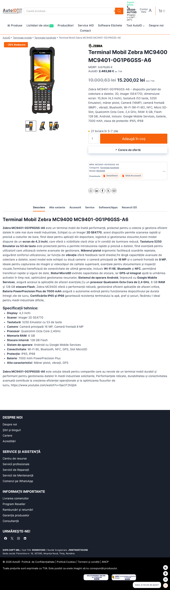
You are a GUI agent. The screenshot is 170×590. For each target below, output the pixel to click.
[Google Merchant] (165, 579)
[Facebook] (102, 190)
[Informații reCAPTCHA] (165, 573)
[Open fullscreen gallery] (78, 116)
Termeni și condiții (89, 561)
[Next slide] (57, 126)
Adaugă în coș (133, 138)
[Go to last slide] (27, 126)
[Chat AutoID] (165, 585)
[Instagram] (18, 538)
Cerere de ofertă (129, 150)
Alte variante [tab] (57, 207)
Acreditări (9, 441)
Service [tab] (89, 207)
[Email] (114, 190)
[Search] (119, 11)
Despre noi (156, 25)
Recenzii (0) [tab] (129, 207)
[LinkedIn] (96, 190)
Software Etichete (110, 25)
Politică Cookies (66, 561)
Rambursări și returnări (18, 509)
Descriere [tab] (39, 207)
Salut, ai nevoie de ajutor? (147, 585)
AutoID (6, 37)
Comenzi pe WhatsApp (18, 481)
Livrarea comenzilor (16, 498)
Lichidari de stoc (40, 25)
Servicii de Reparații (16, 469)
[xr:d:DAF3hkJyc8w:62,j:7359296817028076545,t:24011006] (42, 80)
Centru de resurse (15, 458)
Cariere (7, 435)
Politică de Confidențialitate (38, 561)
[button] (31, 126)
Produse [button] (16, 25)
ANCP (105, 561)
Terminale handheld (45, 37)
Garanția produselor (16, 515)
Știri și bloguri (12, 430)
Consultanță (11, 521)
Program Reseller (14, 504)
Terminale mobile (22, 37)
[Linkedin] (25, 538)
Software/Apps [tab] (108, 207)
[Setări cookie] (165, 567)
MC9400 (100, 171)
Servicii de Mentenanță (18, 475)
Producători (66, 25)
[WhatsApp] (90, 190)
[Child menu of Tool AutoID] (135, 25)
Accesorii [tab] (75, 207)
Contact (85, 30)
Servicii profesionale (16, 464)
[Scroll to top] (5, 581)
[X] (108, 190)
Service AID (86, 25)
